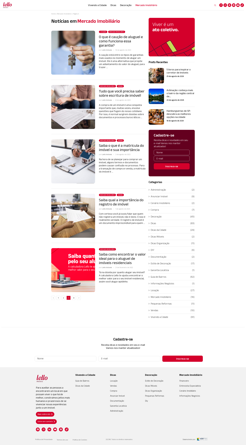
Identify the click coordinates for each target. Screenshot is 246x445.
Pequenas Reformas (172, 303)
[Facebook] (221, 5)
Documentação (172, 256)
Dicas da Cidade (172, 229)
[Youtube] (238, 5)
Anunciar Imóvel (172, 196)
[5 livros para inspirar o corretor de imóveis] (156, 75)
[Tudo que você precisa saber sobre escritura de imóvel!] (73, 107)
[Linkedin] (233, 5)
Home (53, 14)
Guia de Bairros (172, 276)
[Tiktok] (242, 5)
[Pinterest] (229, 5)
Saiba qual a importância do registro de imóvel (121, 202)
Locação (172, 290)
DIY (172, 250)
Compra (172, 209)
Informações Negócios (172, 283)
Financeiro (184, 381)
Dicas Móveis (172, 236)
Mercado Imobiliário (146, 5)
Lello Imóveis (107, 50)
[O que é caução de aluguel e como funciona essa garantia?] (73, 53)
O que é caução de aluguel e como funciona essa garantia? (121, 41)
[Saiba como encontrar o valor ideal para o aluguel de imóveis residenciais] (73, 270)
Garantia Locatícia (172, 270)
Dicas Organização (172, 243)
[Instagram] (225, 5)
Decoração (126, 5)
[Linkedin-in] (49, 429)
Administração (172, 189)
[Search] (215, 5)
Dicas (113, 5)
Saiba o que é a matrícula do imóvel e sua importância (121, 147)
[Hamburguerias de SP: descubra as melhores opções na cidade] (156, 117)
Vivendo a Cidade (97, 5)
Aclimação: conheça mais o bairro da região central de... (180, 93)
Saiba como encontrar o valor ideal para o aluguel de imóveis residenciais (122, 258)
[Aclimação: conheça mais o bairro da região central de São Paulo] (156, 96)
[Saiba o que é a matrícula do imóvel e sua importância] (73, 161)
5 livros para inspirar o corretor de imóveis (179, 71)
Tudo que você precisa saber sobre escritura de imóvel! (122, 93)
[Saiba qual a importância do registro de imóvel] (73, 216)
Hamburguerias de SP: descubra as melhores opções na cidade (179, 113)
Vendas (172, 310)
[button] (45, 414)
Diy (146, 401)
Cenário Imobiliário (172, 203)
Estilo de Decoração (172, 263)
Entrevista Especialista (190, 386)
